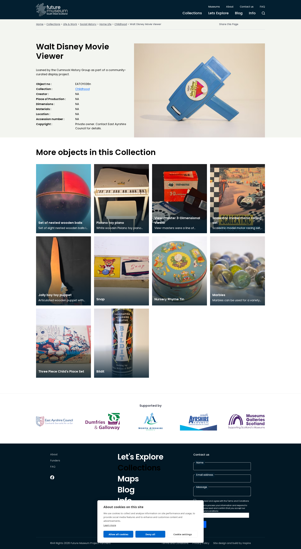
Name (199, 462)
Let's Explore (140, 457)
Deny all (150, 534)
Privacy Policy (200, 543)
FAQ (262, 6)
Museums (214, 6)
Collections (192, 13)
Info (252, 13)
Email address (204, 475)
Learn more (109, 525)
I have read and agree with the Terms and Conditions (223, 501)
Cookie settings (182, 534)
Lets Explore (218, 13)
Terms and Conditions (174, 543)
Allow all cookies (118, 534)
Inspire (247, 543)
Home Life (105, 24)
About (230, 6)
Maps (128, 479)
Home (39, 24)
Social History (88, 24)
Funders (55, 460)
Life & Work (70, 24)
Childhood (120, 24)
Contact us (246, 6)
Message (201, 487)
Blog (239, 13)
